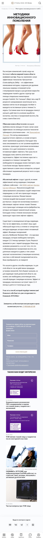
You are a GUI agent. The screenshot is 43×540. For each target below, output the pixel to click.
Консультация (21, 352)
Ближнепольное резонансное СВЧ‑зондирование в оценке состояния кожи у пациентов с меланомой (18, 405)
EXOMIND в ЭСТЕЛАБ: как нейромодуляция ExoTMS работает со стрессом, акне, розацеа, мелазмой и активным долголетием (21, 474)
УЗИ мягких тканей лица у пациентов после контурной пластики (21, 438)
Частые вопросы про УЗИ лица (18, 506)
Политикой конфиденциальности (17, 365)
